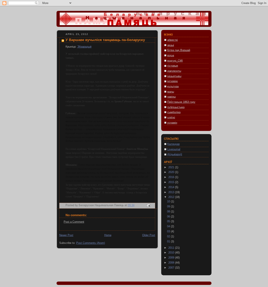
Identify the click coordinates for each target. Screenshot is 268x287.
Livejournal (173, 149)
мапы (170, 91)
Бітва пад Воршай (178, 50)
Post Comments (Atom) (90, 243)
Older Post (148, 235)
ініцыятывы (174, 76)
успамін (172, 122)
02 (169, 236)
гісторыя (172, 65)
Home (107, 235)
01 (169, 241)
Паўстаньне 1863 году (181, 102)
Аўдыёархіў (174, 154)
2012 (171, 197)
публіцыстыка (175, 107)
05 (169, 221)
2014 (171, 187)
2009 (171, 257)
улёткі (171, 117)
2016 (171, 177)
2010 (171, 252)
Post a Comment (74, 221)
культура (173, 86)
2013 (171, 192)
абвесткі (172, 40)
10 (169, 201)
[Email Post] (148, 205)
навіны (171, 96)
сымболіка (173, 112)
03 (169, 231)
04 (169, 226)
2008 (171, 262)
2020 (171, 172)
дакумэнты (174, 71)
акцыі (170, 45)
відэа (170, 55)
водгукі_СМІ (175, 60)
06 (169, 216)
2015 (171, 182)
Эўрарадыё (84, 46)
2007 (171, 267)
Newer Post (66, 235)
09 (169, 206)
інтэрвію (172, 81)
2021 (171, 167)
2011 (171, 247)
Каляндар (173, 144)
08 (169, 211)
